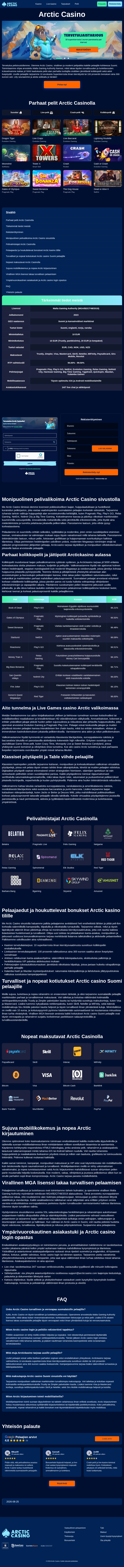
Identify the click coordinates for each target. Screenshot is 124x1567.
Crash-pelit (75, 112)
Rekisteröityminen (14, 232)
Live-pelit (45, 112)
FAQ (8, 286)
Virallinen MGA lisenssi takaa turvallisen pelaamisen (31, 274)
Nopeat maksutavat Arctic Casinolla (23, 262)
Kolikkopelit (105, 112)
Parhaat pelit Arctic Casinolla (20, 220)
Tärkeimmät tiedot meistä (18, 226)
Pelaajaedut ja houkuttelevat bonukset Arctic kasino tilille (33, 250)
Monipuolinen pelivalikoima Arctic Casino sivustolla (30, 238)
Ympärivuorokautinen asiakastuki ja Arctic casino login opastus (36, 280)
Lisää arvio (107, 1439)
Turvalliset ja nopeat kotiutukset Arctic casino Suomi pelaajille (35, 256)
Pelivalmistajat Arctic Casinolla (20, 244)
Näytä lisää (62, 1483)
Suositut (14, 112)
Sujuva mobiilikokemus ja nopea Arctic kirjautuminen (31, 268)
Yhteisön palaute (14, 292)
